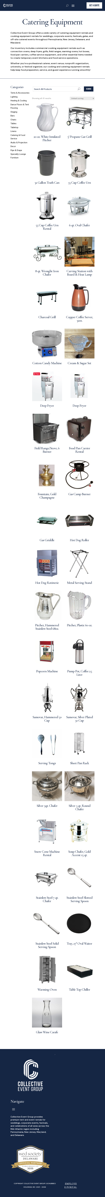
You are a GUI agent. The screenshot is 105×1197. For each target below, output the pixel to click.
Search (88, 89)
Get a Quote (94, 5)
